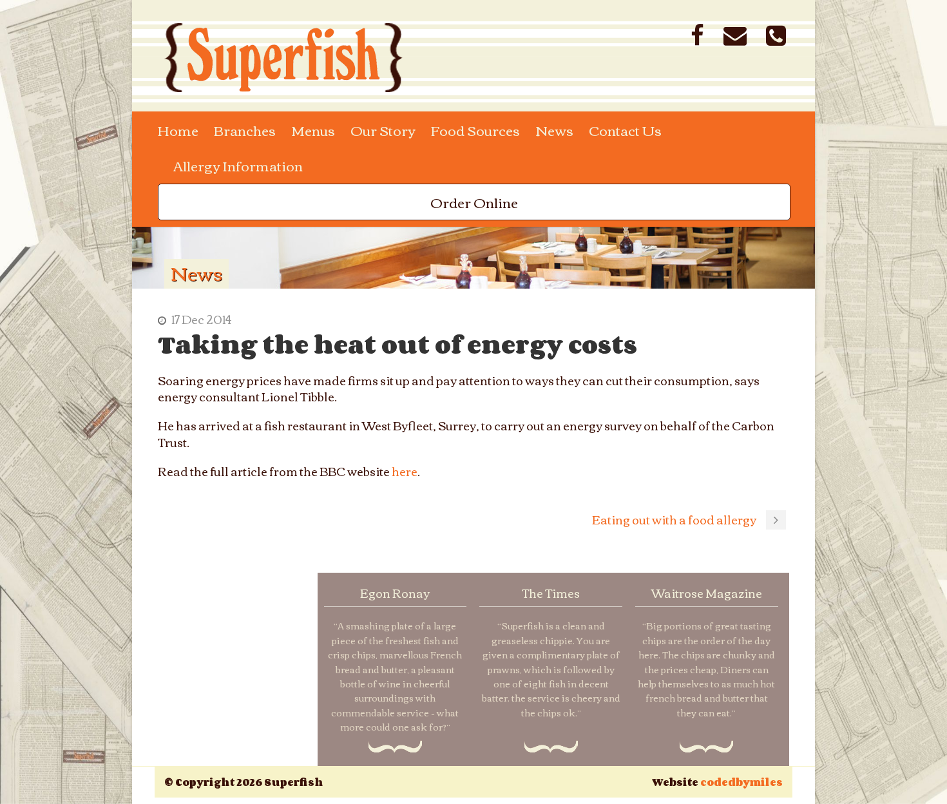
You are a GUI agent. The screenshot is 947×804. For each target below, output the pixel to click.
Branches (245, 129)
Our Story (383, 129)
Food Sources (475, 129)
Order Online (474, 202)
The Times (551, 593)
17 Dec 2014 (201, 319)
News (554, 129)
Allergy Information (238, 165)
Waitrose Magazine (706, 593)
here (404, 471)
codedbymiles (741, 782)
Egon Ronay (395, 593)
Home (178, 129)
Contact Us (625, 129)
